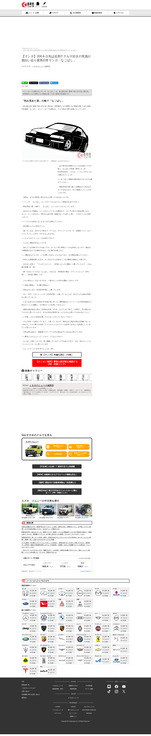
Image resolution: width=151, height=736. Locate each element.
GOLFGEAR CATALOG (89, 710)
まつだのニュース (73, 698)
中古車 (33, 595)
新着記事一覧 (25, 685)
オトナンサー (73, 713)
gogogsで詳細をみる (86, 571)
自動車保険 (73, 689)
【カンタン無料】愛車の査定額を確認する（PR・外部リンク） (57, 362)
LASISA (57, 706)
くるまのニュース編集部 (41, 66)
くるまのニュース (57, 685)
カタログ (55, 13)
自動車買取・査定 (57, 689)
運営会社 (24, 698)
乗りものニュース (73, 710)
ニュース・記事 (34, 13)
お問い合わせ (25, 691)
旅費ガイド (73, 716)
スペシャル (120, 13)
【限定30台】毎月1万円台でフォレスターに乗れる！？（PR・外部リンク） (57, 491)
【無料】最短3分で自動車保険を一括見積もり (57, 482)
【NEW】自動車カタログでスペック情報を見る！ (57, 474)
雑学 (26, 86)
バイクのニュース (57, 710)
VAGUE (73, 706)
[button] (25, 511)
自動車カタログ (73, 685)
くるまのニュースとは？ (29, 688)
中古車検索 (77, 13)
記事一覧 (34, 590)
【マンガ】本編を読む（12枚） (58, 354)
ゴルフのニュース (89, 706)
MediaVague (73, 702)
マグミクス (57, 713)
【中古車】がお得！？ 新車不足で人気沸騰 (57, 466)
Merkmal (89, 713)
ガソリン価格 (89, 689)
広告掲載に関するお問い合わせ (31, 694)
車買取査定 (98, 13)
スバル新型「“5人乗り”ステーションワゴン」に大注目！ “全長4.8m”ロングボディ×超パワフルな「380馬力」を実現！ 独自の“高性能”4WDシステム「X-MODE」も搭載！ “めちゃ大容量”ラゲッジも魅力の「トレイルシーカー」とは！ (56, 545)
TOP (23, 681)
